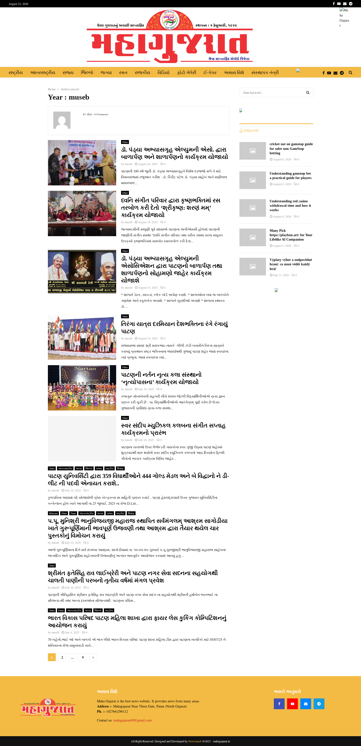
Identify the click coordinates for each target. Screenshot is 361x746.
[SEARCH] (308, 92)
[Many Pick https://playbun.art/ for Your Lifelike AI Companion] (252, 237)
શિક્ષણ (120, 468)
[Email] (336, 72)
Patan (73, 513)
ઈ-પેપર (210, 72)
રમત (123, 72)
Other (125, 142)
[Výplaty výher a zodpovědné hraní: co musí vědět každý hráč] (252, 266)
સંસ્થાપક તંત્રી (265, 72)
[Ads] (241, 110)
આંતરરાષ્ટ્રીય (42, 72)
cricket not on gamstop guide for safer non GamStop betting (291, 148)
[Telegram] (343, 72)
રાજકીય (142, 72)
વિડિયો (164, 72)
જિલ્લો (87, 72)
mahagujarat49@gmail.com (132, 720)
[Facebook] (324, 72)
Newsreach (194, 741)
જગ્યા (106, 72)
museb (75, 89)
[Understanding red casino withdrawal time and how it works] (252, 208)
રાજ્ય (68, 72)
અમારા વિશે (234, 72)
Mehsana (53, 513)
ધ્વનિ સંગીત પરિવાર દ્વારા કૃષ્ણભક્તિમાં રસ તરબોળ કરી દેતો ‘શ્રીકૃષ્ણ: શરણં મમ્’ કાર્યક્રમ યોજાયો (170, 207)
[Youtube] (330, 72)
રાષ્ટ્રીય (16, 72)
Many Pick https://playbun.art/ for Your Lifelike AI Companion (291, 235)
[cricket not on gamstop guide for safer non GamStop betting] (252, 151)
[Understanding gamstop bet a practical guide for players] (252, 180)
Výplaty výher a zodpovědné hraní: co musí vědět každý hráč (291, 264)
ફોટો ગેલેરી (186, 72)
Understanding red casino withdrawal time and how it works (290, 205)
